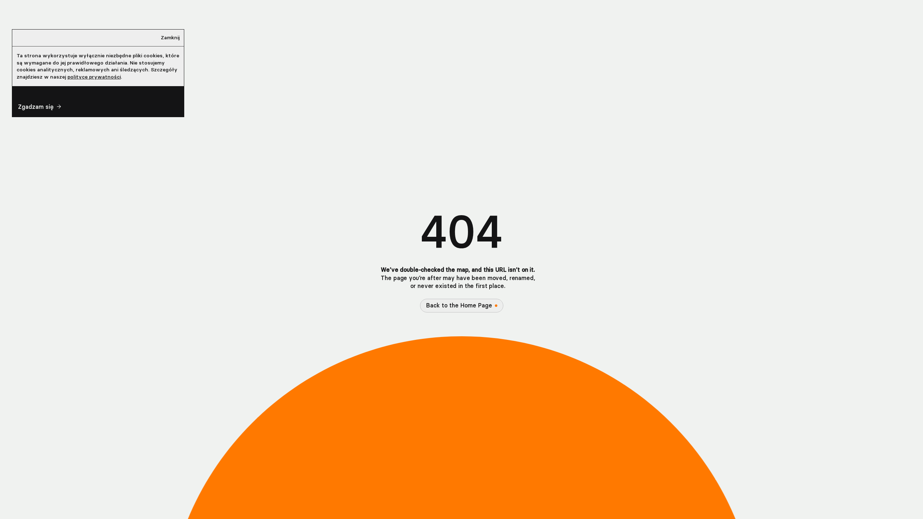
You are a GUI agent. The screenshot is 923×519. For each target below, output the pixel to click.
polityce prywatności (94, 77)
